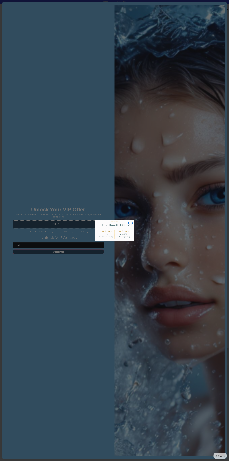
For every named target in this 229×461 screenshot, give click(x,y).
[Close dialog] (130, 223)
